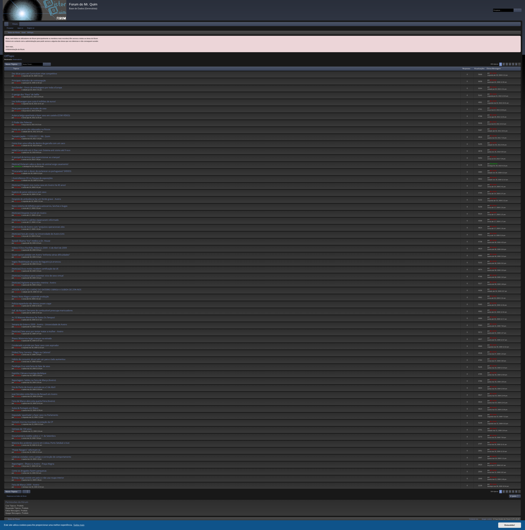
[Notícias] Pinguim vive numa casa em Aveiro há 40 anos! (39, 185)
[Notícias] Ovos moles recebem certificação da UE (35, 268)
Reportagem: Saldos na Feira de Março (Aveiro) (34, 380)
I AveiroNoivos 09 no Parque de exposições (32, 178)
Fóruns (15, 24)
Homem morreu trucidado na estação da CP (32, 422)
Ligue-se (20, 28)
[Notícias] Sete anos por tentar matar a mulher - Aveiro (37, 331)
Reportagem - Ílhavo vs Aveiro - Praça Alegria (33, 463)
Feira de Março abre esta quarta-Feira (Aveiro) (33, 401)
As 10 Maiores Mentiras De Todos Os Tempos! (33, 317)
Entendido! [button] (509, 525)
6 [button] (516, 64)
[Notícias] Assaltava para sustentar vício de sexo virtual (37, 275)
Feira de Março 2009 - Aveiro (25, 484)
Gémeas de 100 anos (22, 429)
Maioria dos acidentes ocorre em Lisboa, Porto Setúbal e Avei (40, 442)
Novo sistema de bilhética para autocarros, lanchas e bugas (39, 206)
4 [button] (510, 64)
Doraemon (18, 166)
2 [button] (503, 64)
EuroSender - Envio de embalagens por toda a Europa (37, 87)
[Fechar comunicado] (519, 37)
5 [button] (513, 64)
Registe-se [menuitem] (519, 24)
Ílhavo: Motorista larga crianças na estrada (32, 338)
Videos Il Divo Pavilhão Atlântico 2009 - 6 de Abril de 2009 (39, 247)
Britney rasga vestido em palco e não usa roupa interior (38, 477)
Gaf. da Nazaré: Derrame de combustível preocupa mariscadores (42, 310)
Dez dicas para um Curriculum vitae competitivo (34, 73)
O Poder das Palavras (22, 122)
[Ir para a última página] (498, 73)
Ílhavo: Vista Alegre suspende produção (30, 296)
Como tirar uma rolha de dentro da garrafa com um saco (38, 143)
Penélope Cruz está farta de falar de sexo (31, 366)
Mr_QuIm (17, 76)
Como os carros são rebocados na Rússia (31, 129)
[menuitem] (510, 24)
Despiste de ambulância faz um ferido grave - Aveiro (36, 199)
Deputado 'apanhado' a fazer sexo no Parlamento (35, 415)
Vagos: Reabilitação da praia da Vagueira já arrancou (36, 261)
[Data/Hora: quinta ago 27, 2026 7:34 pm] (518, 32)
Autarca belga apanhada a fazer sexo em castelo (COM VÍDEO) (41, 115)
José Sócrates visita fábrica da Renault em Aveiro (34, 394)
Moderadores (17, 59)
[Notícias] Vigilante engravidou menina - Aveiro (34, 282)
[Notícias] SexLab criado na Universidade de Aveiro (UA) (38, 233)
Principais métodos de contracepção (29, 80)
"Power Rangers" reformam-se (26, 449)
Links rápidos (6, 24)
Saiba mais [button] (78, 525)
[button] (519, 64)
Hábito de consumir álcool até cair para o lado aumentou (38, 359)
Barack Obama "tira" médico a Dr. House (31, 240)
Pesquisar (10, 28)
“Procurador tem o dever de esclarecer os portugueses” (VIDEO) (41, 171)
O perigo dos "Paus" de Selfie (25, 94)
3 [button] (506, 64)
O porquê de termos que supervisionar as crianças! (36, 157)
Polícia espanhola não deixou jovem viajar (31, 303)
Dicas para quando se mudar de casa (29, 108)
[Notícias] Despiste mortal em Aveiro (29, 213)
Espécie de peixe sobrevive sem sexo (29, 192)
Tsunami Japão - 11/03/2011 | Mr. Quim (31, 136)
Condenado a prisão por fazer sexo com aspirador (35, 345)
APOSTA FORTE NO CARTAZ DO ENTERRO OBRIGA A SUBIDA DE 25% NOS (46, 289)
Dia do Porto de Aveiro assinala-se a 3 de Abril (33, 387)
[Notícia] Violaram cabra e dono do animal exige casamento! (40, 164)
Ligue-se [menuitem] (515, 24)
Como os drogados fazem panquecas (29, 470)
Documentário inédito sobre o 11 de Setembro (34, 435)
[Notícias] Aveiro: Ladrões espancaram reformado (35, 219)
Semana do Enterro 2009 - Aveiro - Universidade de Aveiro (39, 324)
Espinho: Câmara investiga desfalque (29, 373)
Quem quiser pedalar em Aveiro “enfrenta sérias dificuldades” (41, 254)
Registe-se (30, 28)
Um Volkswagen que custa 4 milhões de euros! (34, 101)
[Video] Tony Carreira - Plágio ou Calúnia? (31, 352)
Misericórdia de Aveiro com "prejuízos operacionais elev (38, 226)
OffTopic (9, 56)
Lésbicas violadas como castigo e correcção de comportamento (41, 456)
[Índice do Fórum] (36, 10)
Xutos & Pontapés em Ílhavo (25, 408)
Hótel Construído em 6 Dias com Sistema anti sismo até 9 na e (41, 150)
